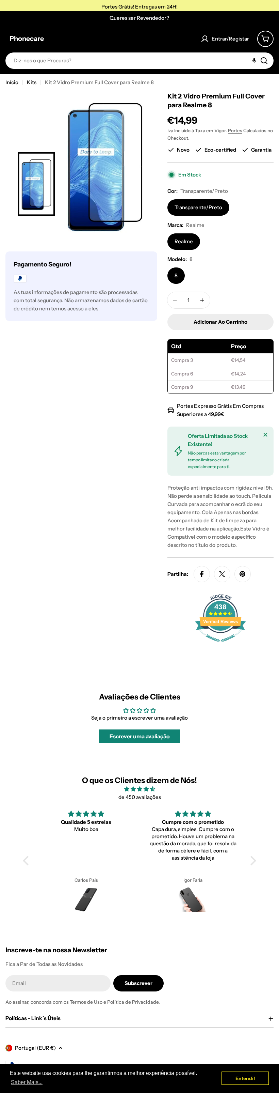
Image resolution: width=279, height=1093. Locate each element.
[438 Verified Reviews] (220, 645)
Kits (31, 82)
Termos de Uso (86, 1002)
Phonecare (27, 38)
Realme (184, 241)
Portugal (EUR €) (35, 1048)
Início (11, 82)
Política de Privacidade (133, 1002)
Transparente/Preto (198, 207)
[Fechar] (265, 434)
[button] (27, 860)
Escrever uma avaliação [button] (140, 736)
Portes (235, 130)
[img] (139, 789)
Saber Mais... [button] (27, 1082)
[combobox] (139, 60)
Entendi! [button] (245, 1078)
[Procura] (264, 61)
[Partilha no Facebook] (202, 574)
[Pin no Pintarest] (242, 574)
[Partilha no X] (222, 574)
